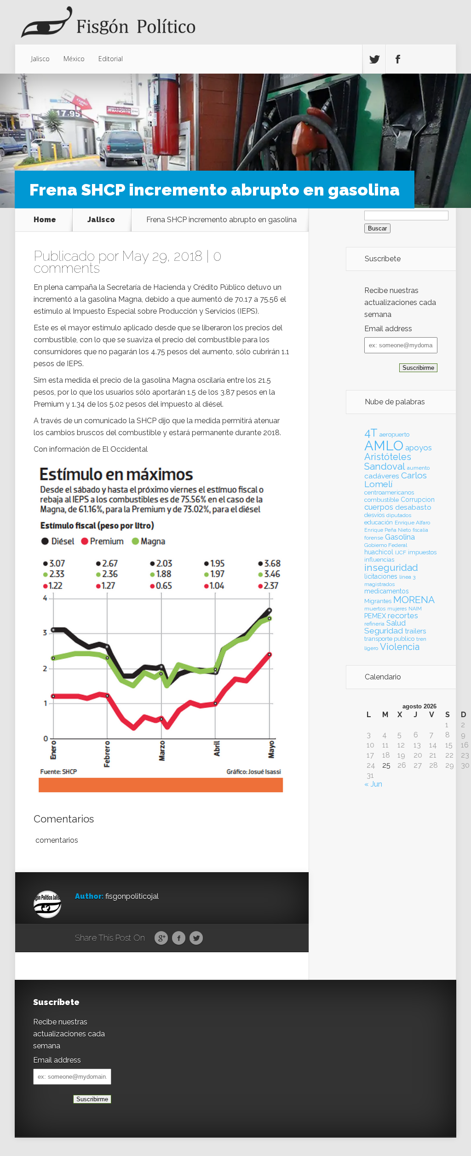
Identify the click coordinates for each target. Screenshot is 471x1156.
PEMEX (375, 616)
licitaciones (380, 576)
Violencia (399, 646)
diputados (398, 515)
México (74, 58)
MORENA (414, 599)
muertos (374, 608)
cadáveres (381, 476)
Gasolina (400, 536)
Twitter (196, 938)
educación (378, 522)
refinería (374, 624)
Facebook (179, 938)
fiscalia (420, 530)
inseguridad (391, 567)
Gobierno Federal (385, 545)
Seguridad (383, 630)
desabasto (413, 507)
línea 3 (407, 577)
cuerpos (378, 507)
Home (45, 220)
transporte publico (389, 638)
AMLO (383, 445)
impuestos (422, 552)
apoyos (418, 447)
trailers (415, 631)
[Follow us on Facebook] (397, 59)
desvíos (374, 515)
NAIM (415, 608)
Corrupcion (418, 499)
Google (161, 938)
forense (373, 538)
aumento (418, 468)
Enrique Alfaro (412, 522)
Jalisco (40, 58)
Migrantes (377, 601)
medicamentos (386, 591)
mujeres (397, 608)
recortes (403, 615)
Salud (396, 623)
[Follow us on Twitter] (373, 59)
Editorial (110, 58)
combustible (381, 499)
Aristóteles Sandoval (387, 461)
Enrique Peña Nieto (387, 530)
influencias (379, 559)
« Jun (373, 784)
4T (371, 432)
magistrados (379, 584)
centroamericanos (389, 492)
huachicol (378, 552)
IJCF (400, 552)
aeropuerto (394, 434)
